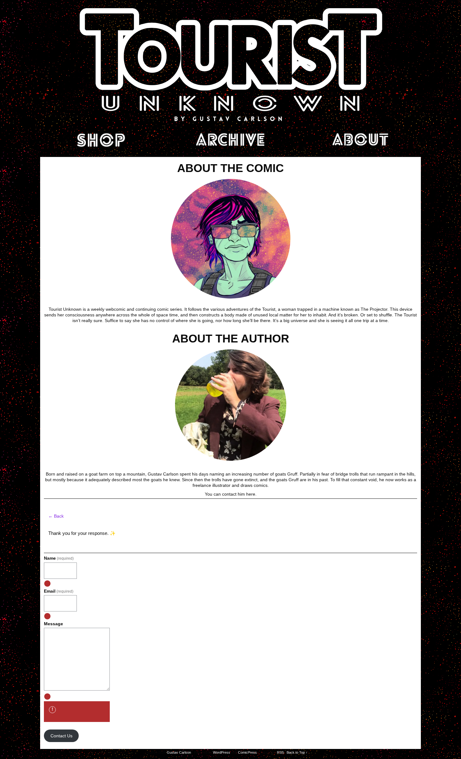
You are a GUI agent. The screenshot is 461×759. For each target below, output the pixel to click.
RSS (280, 752)
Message (53, 623)
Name (59, 558)
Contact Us (61, 735)
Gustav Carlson (179, 752)
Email (58, 591)
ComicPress (247, 752)
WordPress (221, 752)
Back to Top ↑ (297, 752)
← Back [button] (56, 516)
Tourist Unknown (230, 64)
